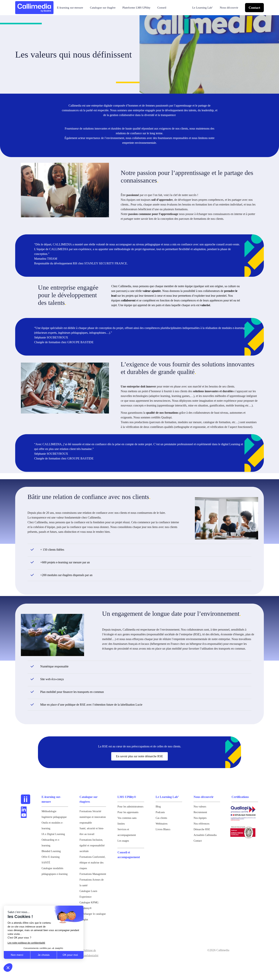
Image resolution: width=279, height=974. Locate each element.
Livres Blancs (163, 829)
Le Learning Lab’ (202, 7)
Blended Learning (51, 851)
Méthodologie (49, 811)
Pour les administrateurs (130, 806)
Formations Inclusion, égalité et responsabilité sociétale (92, 845)
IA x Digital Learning (53, 834)
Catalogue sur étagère (103, 7)
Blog (158, 806)
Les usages (123, 840)
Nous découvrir (229, 7)
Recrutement (200, 812)
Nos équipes (200, 818)
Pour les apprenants (127, 812)
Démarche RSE (202, 829)
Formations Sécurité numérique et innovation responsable (93, 817)
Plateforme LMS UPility (136, 7)
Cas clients (161, 818)
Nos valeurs (200, 806)
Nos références (201, 823)
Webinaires (161, 823)
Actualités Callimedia (205, 835)
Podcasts (160, 812)
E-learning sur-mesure (70, 7)
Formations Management (93, 874)
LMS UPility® (126, 796)
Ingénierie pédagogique (54, 817)
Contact (254, 7)
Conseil (161, 7)
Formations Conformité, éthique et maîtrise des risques (93, 862)
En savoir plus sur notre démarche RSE (139, 756)
